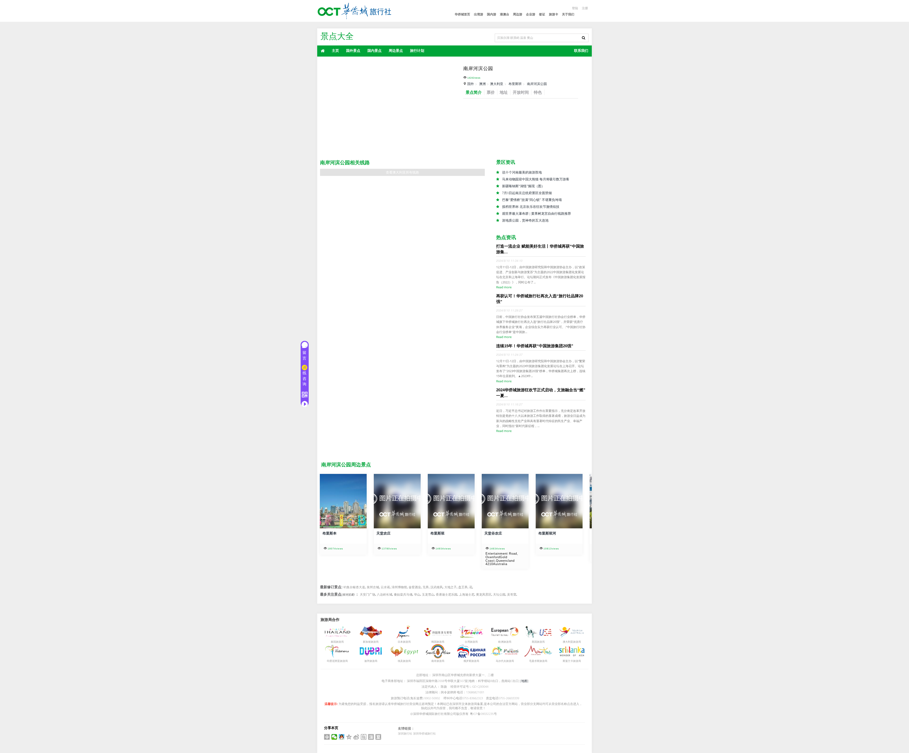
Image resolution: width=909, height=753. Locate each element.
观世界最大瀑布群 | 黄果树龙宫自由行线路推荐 (536, 213)
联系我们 (581, 51)
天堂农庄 (382, 533)
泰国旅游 (336, 641)
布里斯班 (515, 83)
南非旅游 (436, 661)
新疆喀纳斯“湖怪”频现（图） (523, 186)
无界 (426, 587)
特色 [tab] (538, 92)
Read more (504, 287)
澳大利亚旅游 (570, 641)
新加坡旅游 (369, 641)
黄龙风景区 (483, 594)
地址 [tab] (504, 92)
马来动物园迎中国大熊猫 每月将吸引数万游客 (535, 179)
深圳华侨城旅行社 (424, 733)
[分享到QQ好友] (342, 737)
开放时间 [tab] (521, 92)
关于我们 (568, 14)
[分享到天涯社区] (371, 737)
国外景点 (353, 51)
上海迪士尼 (466, 594)
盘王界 (463, 587)
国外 (470, 83)
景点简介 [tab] (474, 92)
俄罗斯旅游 (470, 661)
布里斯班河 (546, 533)
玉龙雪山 (428, 594)
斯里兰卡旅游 (570, 661)
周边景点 (396, 51)
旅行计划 (417, 51)
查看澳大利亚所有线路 (402, 172)
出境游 (478, 14)
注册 (585, 8)
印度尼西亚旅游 (336, 661)
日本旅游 (403, 641)
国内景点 (374, 51)
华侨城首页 (462, 14)
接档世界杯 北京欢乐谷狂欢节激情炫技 (530, 207)
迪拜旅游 (369, 661)
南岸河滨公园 (537, 83)
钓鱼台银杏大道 (354, 587)
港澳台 (504, 14)
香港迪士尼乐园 (446, 594)
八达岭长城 (384, 594)
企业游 (530, 14)
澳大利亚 (496, 83)
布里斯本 (328, 533)
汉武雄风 (436, 587)
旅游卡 (553, 14)
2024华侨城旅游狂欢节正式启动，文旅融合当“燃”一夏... (540, 393)
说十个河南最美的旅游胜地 (522, 172)
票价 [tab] (491, 92)
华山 (417, 594)
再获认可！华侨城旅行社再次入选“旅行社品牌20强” (539, 299)
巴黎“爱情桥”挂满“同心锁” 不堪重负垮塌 (532, 200)
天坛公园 (499, 594)
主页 (335, 51)
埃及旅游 (403, 661)
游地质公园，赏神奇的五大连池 (525, 220)
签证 (542, 14)
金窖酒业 (415, 587)
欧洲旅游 (503, 641)
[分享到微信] (334, 737)
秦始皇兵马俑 (403, 594)
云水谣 (385, 587)
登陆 (575, 8)
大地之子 (450, 587)
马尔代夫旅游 (503, 661)
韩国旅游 (436, 641)
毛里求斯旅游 (537, 661)
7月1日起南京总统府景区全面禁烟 (527, 193)
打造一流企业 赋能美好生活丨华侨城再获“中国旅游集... (540, 249)
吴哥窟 (511, 594)
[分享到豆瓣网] (378, 737)
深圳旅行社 (405, 733)
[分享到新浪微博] (356, 737)
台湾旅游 (470, 641)
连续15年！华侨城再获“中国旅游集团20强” (534, 346)
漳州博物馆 (399, 587)
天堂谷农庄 (492, 533)
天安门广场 (367, 594)
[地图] (524, 681)
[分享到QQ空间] (349, 737)
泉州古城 (373, 587)
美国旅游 (537, 641)
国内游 (491, 14)
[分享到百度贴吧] (364, 737)
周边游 (517, 14)
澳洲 (482, 83)
